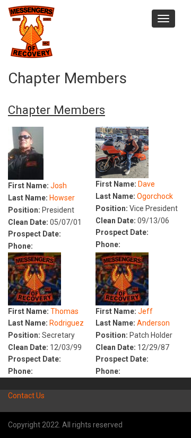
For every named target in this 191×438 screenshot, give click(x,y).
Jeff (145, 311)
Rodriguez (66, 323)
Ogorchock (155, 196)
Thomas (64, 311)
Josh (58, 185)
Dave (146, 184)
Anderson (153, 323)
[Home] (31, 31)
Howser (62, 198)
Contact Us (26, 395)
